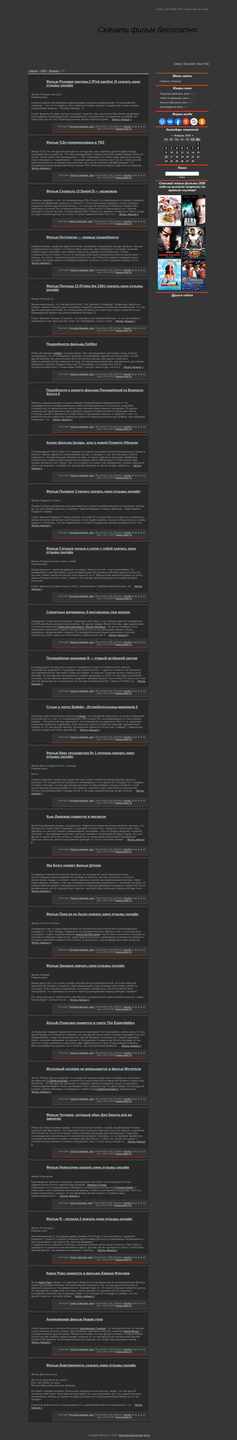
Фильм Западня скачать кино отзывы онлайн (85, 966)
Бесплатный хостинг (131, 1435)
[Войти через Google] (194, 121)
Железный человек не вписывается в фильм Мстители (93, 1069)
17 (171, 156)
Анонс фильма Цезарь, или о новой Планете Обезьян (92, 442)
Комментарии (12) (123, 1205)
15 (198, 152)
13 (187, 152)
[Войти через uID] (162, 121)
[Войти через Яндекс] (185, 121)
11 (177, 152)
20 (187, 156)
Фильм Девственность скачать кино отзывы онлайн (91, 1365)
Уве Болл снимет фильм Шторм (73, 865)
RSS (206, 63)
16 (166, 156)
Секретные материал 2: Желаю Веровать (81, 626)
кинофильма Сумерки (93, 1328)
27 (187, 161)
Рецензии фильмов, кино (81, 126)
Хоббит (58, 353)
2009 (43, 70)
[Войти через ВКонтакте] (170, 121)
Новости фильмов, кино (82, 175)
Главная (178, 63)
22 (198, 156)
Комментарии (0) (123, 129)
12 (182, 152)
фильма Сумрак (96, 1184)
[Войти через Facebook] (178, 121)
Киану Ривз (45, 1282)
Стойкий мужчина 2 (107, 1089)
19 (182, 156)
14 (192, 152)
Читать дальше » (122, 119)
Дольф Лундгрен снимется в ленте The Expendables (90, 1023)
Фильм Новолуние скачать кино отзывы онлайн (87, 1167)
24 (171, 161)
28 (192, 161)
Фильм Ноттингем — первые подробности (82, 237)
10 (171, 152)
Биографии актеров (171, 106)
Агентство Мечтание (88, 934)
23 (166, 161)
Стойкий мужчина (57, 1080)
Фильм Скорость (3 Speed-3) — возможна (81, 191)
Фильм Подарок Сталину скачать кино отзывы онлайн (93, 491)
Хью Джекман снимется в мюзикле (76, 816)
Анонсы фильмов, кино (81, 1203)
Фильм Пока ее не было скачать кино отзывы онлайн (92, 914)
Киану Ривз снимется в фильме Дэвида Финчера (88, 1273)
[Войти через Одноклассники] (202, 121)
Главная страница (170, 81)
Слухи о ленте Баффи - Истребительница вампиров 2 (92, 707)
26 (182, 161)
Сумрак (81, 716)
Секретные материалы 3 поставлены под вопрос (88, 612)
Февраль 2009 (182, 135)
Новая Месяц (131, 1331)
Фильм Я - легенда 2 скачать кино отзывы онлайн (89, 1219)
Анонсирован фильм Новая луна (74, 1319)
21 (192, 156)
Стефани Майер (124, 1187)
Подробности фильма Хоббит (71, 344)
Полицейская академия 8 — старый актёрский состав (91, 658)
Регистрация (190, 63)
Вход (200, 63)
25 (176, 161)
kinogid (127, 126)
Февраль (54, 70)
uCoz (147, 1435)
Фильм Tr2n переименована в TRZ (75, 142)
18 (176, 156)
